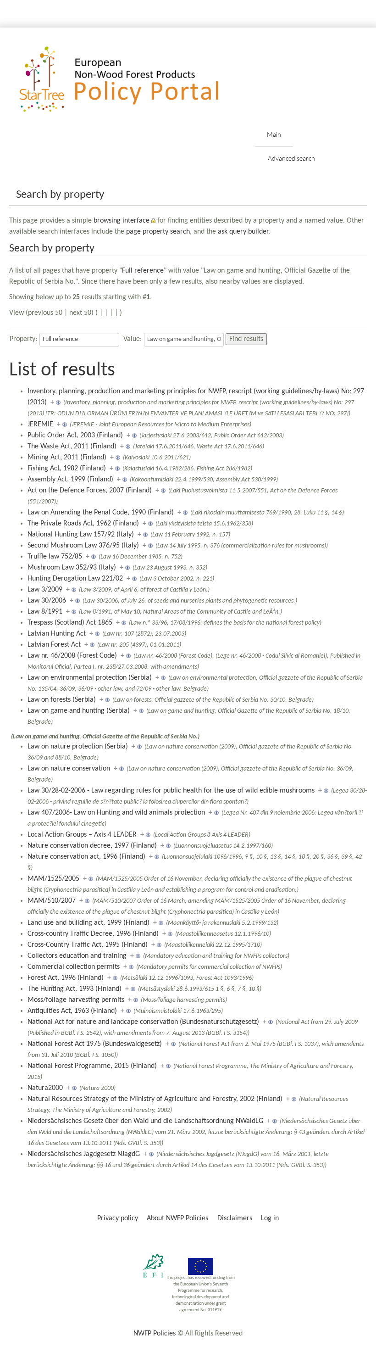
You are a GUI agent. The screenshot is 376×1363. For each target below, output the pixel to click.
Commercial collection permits (74, 967)
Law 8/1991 (45, 611)
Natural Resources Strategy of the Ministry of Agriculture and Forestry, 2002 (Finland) (155, 1099)
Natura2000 (45, 1088)
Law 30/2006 (47, 600)
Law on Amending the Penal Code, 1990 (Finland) (101, 512)
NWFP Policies (154, 1333)
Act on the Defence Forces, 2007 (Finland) (90, 490)
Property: (23, 339)
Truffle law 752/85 (55, 556)
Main (274, 134)
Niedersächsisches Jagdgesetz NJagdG (84, 1154)
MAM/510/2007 (52, 901)
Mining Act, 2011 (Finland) (67, 457)
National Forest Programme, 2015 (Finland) (92, 1066)
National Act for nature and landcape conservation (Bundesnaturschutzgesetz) (143, 1022)
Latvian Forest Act (54, 644)
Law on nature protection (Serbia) (78, 746)
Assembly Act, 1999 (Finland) (70, 479)
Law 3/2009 (45, 589)
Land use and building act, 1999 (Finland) (88, 923)
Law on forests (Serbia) (62, 700)
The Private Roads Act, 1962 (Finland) (83, 523)
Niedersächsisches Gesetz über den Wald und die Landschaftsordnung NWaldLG (145, 1121)
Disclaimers (234, 1218)
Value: (132, 339)
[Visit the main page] (132, 80)
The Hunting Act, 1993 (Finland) (75, 989)
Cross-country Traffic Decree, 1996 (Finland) (93, 934)
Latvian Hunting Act (57, 633)
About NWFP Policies (177, 1218)
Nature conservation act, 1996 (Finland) (86, 856)
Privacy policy (117, 1218)
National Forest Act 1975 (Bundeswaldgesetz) (95, 1044)
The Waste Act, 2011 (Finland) (72, 446)
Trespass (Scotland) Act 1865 (70, 622)
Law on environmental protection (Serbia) (90, 678)
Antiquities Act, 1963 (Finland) (72, 1011)
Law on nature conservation (69, 768)
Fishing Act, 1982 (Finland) (67, 468)
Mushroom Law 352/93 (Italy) (72, 567)
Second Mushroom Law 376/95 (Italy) (83, 545)
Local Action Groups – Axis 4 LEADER (82, 834)
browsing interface (121, 220)
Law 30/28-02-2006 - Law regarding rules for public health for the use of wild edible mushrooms (171, 790)
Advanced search (291, 158)
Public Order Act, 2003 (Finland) (75, 435)
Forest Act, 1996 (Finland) (66, 978)
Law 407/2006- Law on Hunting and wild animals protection (116, 812)
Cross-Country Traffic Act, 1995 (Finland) (88, 945)
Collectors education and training (77, 956)
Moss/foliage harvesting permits (76, 1000)
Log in (270, 1218)
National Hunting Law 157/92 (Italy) (81, 534)
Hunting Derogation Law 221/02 (75, 578)
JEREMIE (40, 424)
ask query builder (243, 231)
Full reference (143, 270)
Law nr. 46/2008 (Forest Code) (72, 655)
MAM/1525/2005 (53, 879)
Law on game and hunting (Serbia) (79, 711)
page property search (158, 231)
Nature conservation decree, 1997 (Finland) (92, 845)
